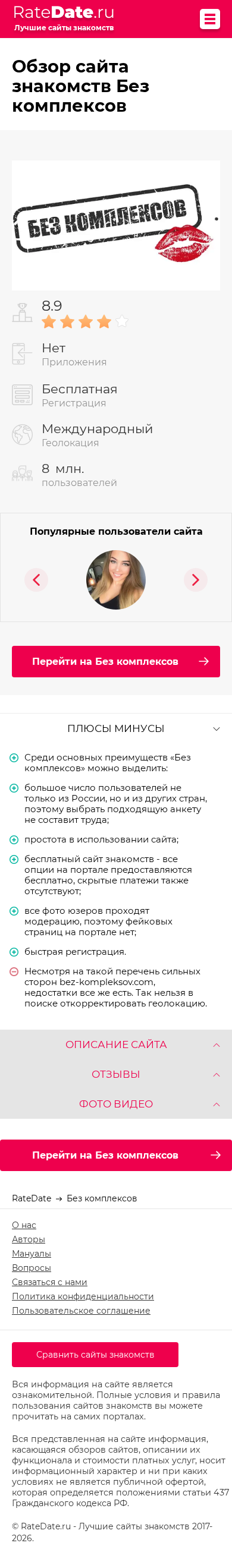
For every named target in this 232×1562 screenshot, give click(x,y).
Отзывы (116, 1074)
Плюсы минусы (116, 728)
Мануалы (31, 1253)
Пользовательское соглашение (81, 1310)
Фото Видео (116, 1104)
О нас (24, 1225)
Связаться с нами (49, 1282)
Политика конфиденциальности (83, 1296)
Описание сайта (116, 1044)
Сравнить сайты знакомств (95, 1354)
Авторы (28, 1239)
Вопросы (31, 1268)
